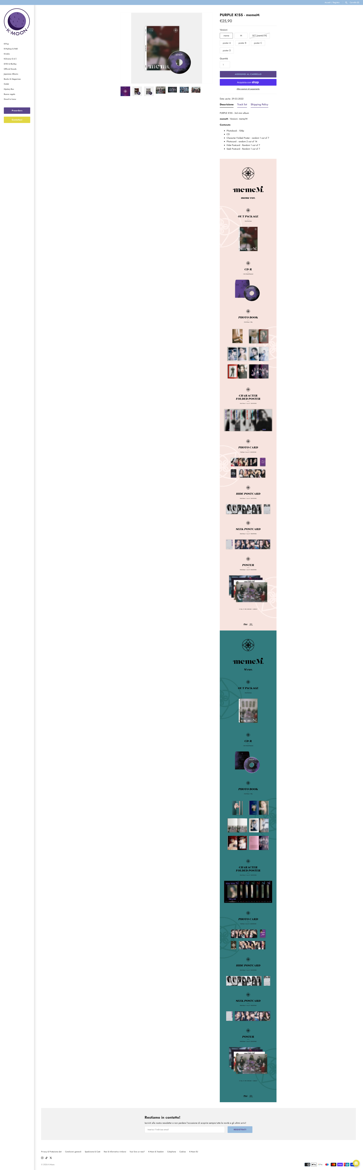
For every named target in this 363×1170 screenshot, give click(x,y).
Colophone (171, 1151)
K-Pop (6, 43)
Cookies (182, 1151)
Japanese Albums (11, 73)
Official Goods (10, 69)
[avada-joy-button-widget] (356, 1163)
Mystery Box (9, 89)
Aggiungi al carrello (248, 74)
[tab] (227, 105)
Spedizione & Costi (92, 1151)
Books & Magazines (12, 79)
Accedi (328, 2)
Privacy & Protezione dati (51, 1151)
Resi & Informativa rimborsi (115, 1151)
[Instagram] (42, 1158)
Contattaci (17, 119)
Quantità (224, 58)
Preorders (17, 110)
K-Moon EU (193, 1151)
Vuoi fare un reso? (137, 1151)
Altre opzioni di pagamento (248, 89)
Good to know (10, 99)
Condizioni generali (73, 1151)
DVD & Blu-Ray (10, 63)
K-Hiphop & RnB (11, 48)
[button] (127, 48)
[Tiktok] (46, 1158)
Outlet (6, 84)
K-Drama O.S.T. (10, 58)
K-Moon (51, 1164)
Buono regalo (9, 94)
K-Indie (7, 53)
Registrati (240, 1129)
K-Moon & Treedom (156, 1151)
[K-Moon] (17, 21)
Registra (336, 2)
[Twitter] (51, 1158)
